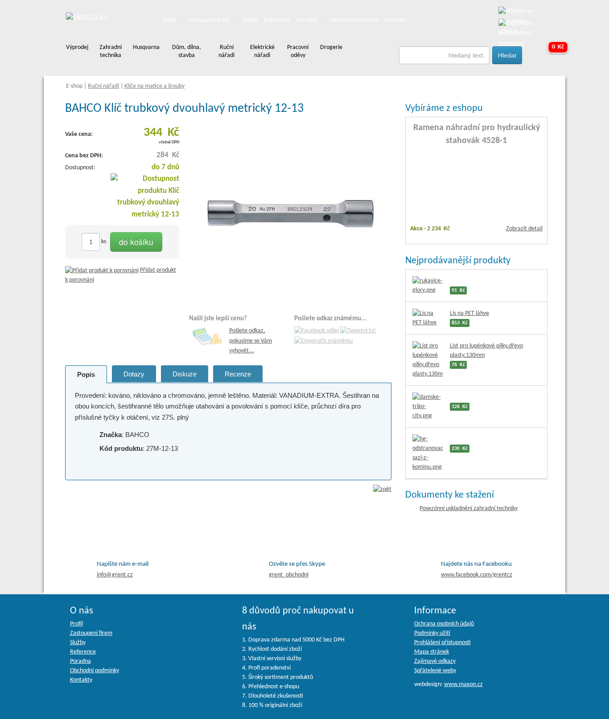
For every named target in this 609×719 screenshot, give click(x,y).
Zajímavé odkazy (435, 661)
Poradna (307, 20)
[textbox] (444, 55)
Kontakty (395, 20)
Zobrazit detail (524, 228)
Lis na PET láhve (469, 313)
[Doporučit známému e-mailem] (323, 341)
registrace (511, 43)
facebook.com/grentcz (476, 575)
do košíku (136, 241)
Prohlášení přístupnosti (442, 642)
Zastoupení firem (209, 20)
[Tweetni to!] (358, 331)
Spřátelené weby (435, 670)
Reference (277, 20)
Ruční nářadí (103, 86)
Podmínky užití (432, 633)
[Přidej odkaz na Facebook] (316, 331)
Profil (170, 20)
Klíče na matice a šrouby (154, 86)
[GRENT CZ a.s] (86, 17)
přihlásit (508, 31)
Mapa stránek (431, 652)
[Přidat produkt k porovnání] (102, 270)
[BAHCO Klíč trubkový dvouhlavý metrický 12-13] (290, 211)
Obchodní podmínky (353, 20)
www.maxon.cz (463, 684)
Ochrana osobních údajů (444, 624)
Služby (250, 20)
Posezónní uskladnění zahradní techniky (469, 508)
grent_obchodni (289, 575)
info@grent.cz (115, 575)
